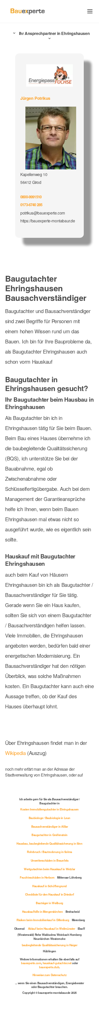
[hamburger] (90, 11)
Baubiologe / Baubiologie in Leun (49, 818)
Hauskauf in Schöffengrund (49, 886)
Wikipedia (16, 753)
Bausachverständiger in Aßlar (49, 826)
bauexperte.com (31, 963)
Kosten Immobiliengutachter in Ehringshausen (49, 809)
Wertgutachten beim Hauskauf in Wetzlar (49, 869)
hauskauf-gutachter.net (57, 963)
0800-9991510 (30, 197)
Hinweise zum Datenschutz (49, 975)
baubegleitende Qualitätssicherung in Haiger (49, 945)
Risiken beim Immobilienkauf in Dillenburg (42, 920)
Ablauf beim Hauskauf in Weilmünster (51, 928)
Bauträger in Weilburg (49, 903)
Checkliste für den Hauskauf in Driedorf (49, 894)
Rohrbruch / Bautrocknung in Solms (49, 852)
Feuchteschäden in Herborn (37, 877)
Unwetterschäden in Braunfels (50, 860)
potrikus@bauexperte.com (42, 213)
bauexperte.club (49, 967)
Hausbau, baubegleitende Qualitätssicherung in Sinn (49, 843)
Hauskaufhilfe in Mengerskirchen (42, 911)
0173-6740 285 (31, 204)
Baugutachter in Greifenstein (49, 835)
